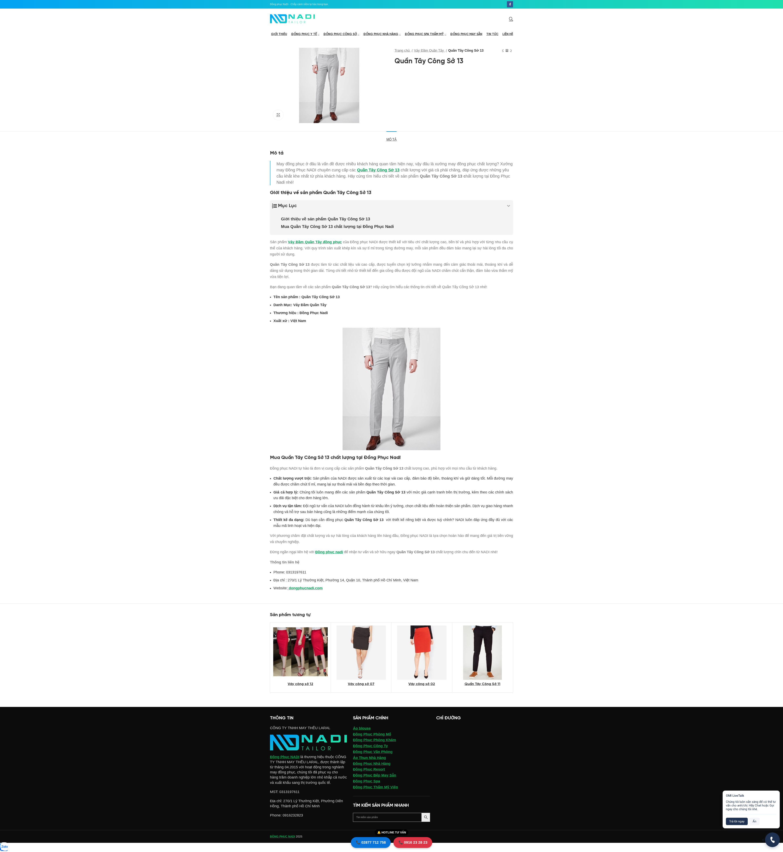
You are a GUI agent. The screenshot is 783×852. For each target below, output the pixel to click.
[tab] (391, 137)
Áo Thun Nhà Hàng (369, 758)
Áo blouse (362, 728)
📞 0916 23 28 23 (412, 842)
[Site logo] (292, 19)
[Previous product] (503, 51)
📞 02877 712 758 (371, 842)
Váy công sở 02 (421, 684)
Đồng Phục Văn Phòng (373, 752)
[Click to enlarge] (278, 115)
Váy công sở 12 (300, 684)
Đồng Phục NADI (284, 757)
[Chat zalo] (4, 847)
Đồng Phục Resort (369, 769)
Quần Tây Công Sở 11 (482, 684)
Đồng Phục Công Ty (370, 746)
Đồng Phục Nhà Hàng (371, 764)
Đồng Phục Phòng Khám (374, 740)
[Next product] (511, 51)
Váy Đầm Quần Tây (429, 50)
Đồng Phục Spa (366, 781)
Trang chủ (403, 50)
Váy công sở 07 (361, 684)
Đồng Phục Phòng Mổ (372, 734)
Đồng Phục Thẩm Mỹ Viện (375, 787)
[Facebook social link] (510, 4)
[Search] (511, 19)
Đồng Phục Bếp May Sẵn (374, 775)
